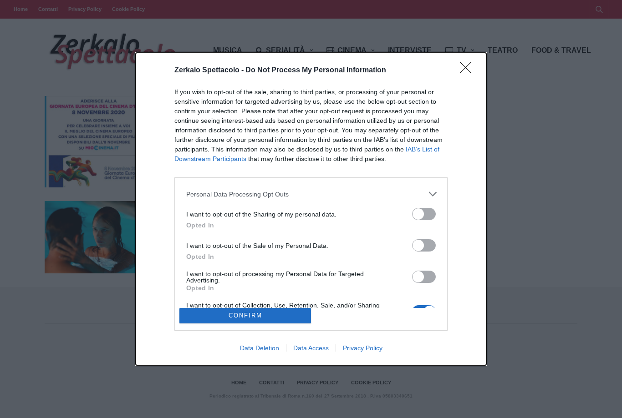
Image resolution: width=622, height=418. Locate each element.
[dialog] (311, 209)
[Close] (468, 70)
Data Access (311, 348)
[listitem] (311, 194)
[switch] (424, 214)
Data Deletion (259, 348)
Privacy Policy (362, 348)
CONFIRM (245, 315)
